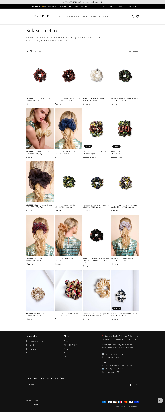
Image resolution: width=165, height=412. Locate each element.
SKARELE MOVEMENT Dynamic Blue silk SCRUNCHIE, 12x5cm (96, 206)
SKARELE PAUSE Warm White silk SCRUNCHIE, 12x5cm (95, 99)
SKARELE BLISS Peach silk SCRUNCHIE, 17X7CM (64, 259)
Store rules (30, 353)
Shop (66, 341)
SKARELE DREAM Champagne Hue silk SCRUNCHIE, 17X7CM (38, 153)
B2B (65, 357)
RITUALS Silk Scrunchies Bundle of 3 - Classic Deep (124, 153)
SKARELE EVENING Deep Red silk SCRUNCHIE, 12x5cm (38, 99)
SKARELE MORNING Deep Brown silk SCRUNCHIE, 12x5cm (124, 99)
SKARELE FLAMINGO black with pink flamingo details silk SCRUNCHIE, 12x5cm (96, 260)
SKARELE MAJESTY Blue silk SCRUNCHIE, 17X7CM (65, 153)
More (66, 349)
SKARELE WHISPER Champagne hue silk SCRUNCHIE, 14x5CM (96, 314)
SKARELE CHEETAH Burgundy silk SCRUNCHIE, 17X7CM (38, 259)
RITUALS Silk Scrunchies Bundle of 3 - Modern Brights (96, 153)
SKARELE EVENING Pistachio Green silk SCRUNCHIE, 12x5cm (67, 206)
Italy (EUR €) (33, 404)
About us (67, 353)
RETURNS (30, 345)
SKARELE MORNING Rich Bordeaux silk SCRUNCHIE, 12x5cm (67, 99)
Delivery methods (33, 349)
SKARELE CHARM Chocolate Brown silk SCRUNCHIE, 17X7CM (39, 206)
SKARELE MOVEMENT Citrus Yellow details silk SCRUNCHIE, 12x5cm (124, 206)
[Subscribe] (64, 384)
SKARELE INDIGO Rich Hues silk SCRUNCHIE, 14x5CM (66, 314)
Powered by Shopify (133, 406)
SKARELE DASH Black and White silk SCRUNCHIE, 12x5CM (124, 314)
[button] (62, 16)
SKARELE (123, 406)
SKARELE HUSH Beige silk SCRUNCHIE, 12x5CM (35, 314)
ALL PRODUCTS (70, 345)
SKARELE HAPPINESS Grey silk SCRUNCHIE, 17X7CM (122, 259)
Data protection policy (35, 341)
